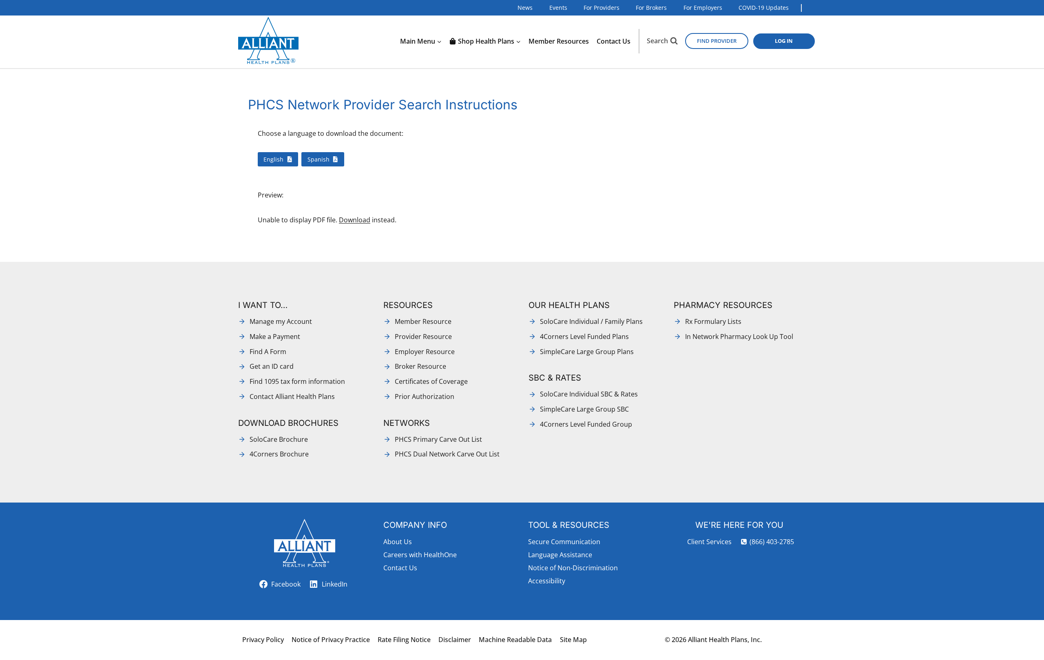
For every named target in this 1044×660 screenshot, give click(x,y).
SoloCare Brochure (279, 439)
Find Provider (717, 40)
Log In (784, 40)
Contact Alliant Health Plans (292, 396)
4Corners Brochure (279, 454)
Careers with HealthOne (420, 554)
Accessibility (546, 580)
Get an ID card (272, 366)
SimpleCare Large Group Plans (587, 351)
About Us (397, 541)
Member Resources (559, 41)
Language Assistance (560, 554)
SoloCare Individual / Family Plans (591, 321)
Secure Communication (564, 541)
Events (558, 7)
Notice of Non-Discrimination (573, 567)
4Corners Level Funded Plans (584, 336)
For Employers (702, 7)
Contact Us (613, 41)
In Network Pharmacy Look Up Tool (739, 336)
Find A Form (268, 351)
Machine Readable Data (515, 639)
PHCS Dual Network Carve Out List (447, 454)
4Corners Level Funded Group (586, 424)
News (525, 7)
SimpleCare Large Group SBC (584, 409)
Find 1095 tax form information (297, 381)
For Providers (601, 7)
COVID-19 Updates (764, 7)
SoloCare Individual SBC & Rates (589, 394)
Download (354, 219)
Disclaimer (454, 639)
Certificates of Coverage (431, 381)
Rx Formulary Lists (713, 321)
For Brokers (651, 7)
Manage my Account (281, 321)
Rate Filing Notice (404, 639)
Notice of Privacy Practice (331, 639)
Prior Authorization (424, 396)
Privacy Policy (263, 639)
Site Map (573, 639)
